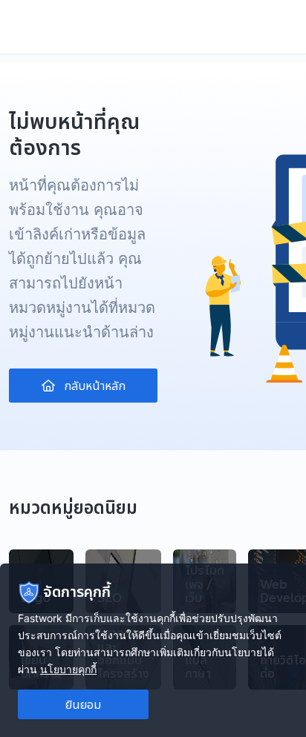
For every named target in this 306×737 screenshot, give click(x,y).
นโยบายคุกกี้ (68, 669)
